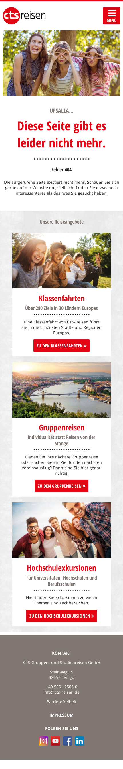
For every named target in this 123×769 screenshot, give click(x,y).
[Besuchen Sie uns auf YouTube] (55, 741)
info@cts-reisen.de (61, 692)
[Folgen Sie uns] (67, 741)
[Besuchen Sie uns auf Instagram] (43, 741)
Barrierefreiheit (61, 701)
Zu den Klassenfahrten (60, 346)
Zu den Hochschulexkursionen (60, 616)
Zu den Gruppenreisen (60, 486)
